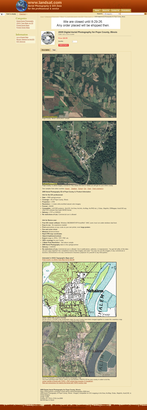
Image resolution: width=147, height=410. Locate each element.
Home (97, 10)
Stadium (74, 188)
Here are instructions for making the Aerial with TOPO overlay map (64, 383)
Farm (89, 188)
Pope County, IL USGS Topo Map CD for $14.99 (58, 260)
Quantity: (60, 41)
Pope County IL (89, 16)
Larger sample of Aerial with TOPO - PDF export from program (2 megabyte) (67, 381)
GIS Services (20, 41)
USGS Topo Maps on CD (24, 23)
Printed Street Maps (23, 27)
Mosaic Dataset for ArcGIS (25, 39)
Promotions (126, 10)
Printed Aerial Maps (22, 25)
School (80, 188)
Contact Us (115, 10)
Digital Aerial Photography (52, 16)
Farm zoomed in (97, 188)
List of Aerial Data (22, 37)
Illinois (62, 16)
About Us (106, 10)
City (85, 188)
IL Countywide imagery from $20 (74, 16)
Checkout (22, 14)
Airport (67, 188)
